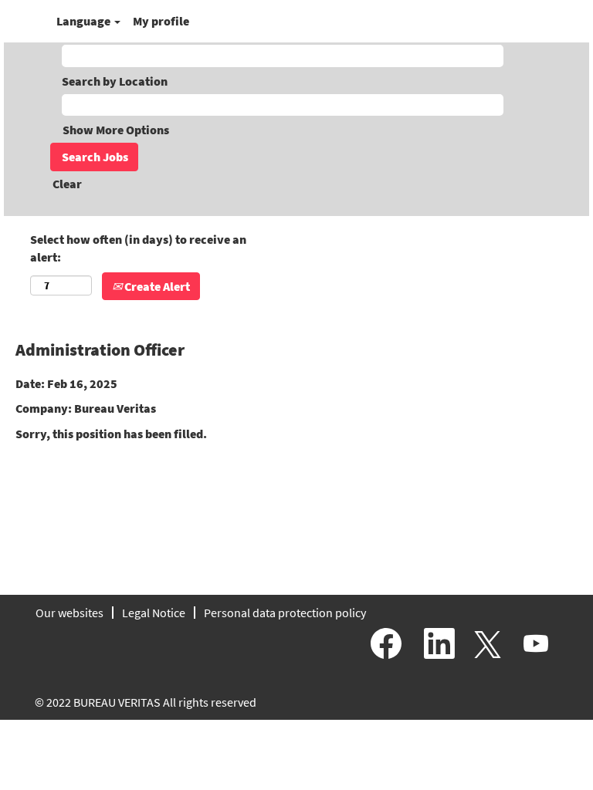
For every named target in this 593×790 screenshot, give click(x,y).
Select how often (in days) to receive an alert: (138, 248)
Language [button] (84, 21)
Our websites (69, 612)
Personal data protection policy (285, 612)
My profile (161, 21)
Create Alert (156, 286)
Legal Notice (153, 612)
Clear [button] (67, 183)
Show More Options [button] (116, 129)
